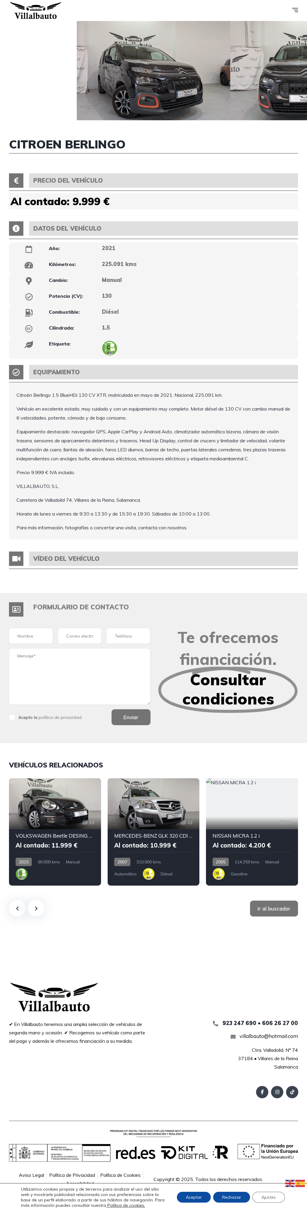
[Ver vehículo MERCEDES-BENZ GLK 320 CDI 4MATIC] (154, 832)
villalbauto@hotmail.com (268, 1036)
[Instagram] (277, 1092)
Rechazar (231, 1197)
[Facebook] (262, 1092)
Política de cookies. (125, 1205)
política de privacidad (60, 717)
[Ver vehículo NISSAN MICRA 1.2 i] (252, 832)
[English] (290, 1183)
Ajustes (268, 1197)
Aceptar (194, 1197)
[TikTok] (292, 1092)
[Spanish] (300, 1183)
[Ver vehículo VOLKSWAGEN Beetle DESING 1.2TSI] (55, 832)
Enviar (131, 717)
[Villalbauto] (35, 10)
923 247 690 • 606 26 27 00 (259, 1023)
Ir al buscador (274, 908)
